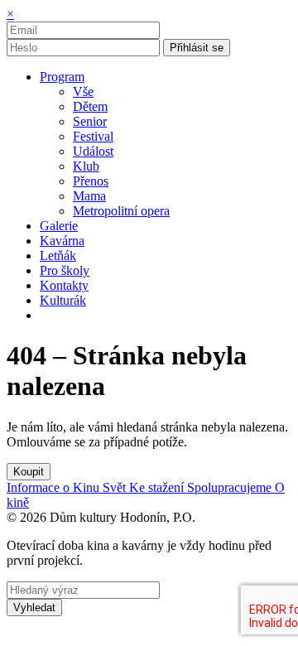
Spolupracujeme (231, 487)
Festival (93, 136)
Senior (90, 121)
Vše (83, 91)
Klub (86, 166)
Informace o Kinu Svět (68, 487)
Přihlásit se (196, 47)
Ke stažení (158, 487)
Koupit (28, 471)
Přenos (90, 181)
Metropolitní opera (121, 211)
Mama (89, 196)
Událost (93, 151)
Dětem (90, 106)
